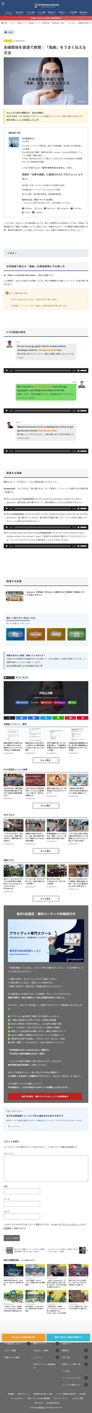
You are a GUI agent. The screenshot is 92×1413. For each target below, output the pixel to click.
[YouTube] (76, 208)
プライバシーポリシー (70, 1224)
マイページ (38, 1357)
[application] (46, 370)
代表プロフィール (23, 1394)
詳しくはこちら (14, 1126)
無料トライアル (39, 1343)
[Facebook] (49, 208)
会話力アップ (21, 23)
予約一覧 (65, 1357)
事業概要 (11, 1394)
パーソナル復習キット (71, 1385)
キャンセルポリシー (17, 1398)
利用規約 (8, 1228)
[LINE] (72, 702)
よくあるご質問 (77, 1398)
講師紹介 (65, 1350)
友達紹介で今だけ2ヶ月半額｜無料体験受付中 (46, 18)
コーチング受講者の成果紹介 (65, 1394)
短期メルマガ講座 (12, 1357)
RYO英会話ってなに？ (14, 1343)
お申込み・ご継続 (40, 1350)
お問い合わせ (39, 1403)
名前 (6, 1186)
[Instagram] (63, 208)
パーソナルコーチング (71, 1378)
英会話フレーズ (34, 23)
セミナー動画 (10, 1350)
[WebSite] (27, 208)
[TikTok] (26, 212)
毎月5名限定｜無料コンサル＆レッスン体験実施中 (45, 1096)
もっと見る (45, 760)
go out (35, 346)
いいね (9, 32)
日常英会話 (45, 23)
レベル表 (65, 1371)
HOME (5, 23)
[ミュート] (78, 370)
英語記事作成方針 (53, 1403)
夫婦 (19, 677)
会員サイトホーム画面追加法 (44, 1366)
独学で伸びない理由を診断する (68, 1335)
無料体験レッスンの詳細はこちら (21, 119)
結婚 (26, 677)
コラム (12, 23)
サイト (7, 1211)
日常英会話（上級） (58, 23)
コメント (9, 1153)
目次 (12, 253)
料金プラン (66, 1343)
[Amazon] (37, 212)
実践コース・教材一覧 (71, 1364)
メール (7, 1199)
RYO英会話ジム (41, 1407)
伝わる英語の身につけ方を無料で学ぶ (23, 665)
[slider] (83, 370)
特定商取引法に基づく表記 (42, 1394)
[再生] (7, 370)
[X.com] (38, 208)
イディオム (71, 23)
